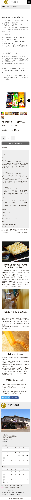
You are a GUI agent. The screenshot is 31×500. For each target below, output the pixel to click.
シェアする (14, 397)
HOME (3, 6)
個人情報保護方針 (20, 492)
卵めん (8, 6)
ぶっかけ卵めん (14, 6)
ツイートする (6, 397)
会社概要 (5, 441)
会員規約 (12, 494)
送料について (5, 494)
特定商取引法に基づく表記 (8, 492)
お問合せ (19, 494)
